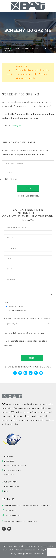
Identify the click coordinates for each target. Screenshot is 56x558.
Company (8, 456)
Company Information (25, 550)
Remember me (11, 179)
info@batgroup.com (12, 515)
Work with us (11, 482)
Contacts (9, 475)
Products (9, 461)
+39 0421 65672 (10, 510)
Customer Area (12, 486)
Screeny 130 (16, 125)
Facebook (4, 529)
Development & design (15, 466)
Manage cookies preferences (31, 554)
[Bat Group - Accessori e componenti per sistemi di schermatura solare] (28, 6)
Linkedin (9, 529)
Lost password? (32, 196)
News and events (12, 470)
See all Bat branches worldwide (20, 521)
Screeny (25, 48)
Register (20, 196)
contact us (31, 78)
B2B (6, 491)
